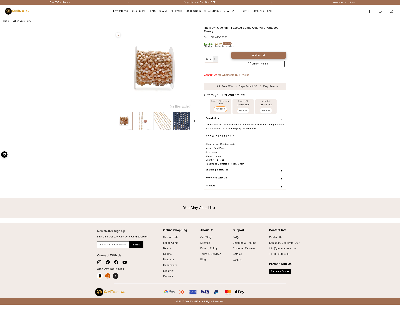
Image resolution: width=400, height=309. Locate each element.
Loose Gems (170, 243)
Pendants (169, 259)
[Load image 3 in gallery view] (162, 121)
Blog (203, 259)
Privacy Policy (208, 248)
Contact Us (210, 75)
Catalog (237, 254)
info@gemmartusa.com (282, 248)
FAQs (236, 237)
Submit (136, 245)
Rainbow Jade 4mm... (19, 21)
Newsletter (338, 2)
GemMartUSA (192, 301)
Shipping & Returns (244, 243)
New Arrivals (170, 237)
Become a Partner (280, 271)
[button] (138, 11)
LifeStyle (168, 270)
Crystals (168, 276)
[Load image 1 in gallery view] (123, 121)
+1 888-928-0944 (279, 254)
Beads (167, 248)
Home (6, 21)
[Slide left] (111, 121)
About (352, 2)
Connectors (170, 265)
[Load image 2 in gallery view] (143, 121)
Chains (167, 254)
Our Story (206, 237)
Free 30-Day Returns (60, 2)
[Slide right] (194, 121)
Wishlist (235, 260)
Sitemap (205, 243)
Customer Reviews (244, 248)
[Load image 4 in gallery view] (181, 121)
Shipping (208, 46)
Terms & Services (210, 254)
